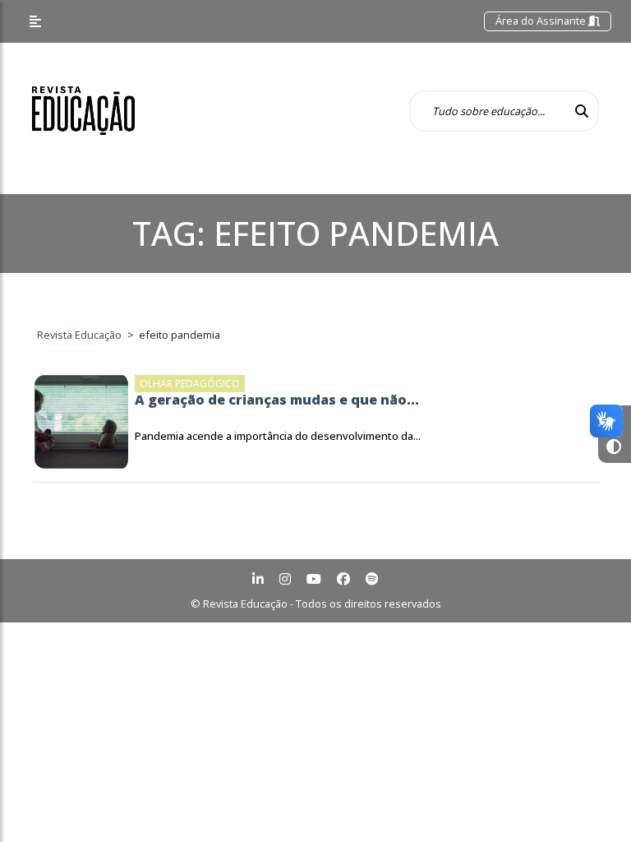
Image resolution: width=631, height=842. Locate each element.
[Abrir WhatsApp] (590, 800)
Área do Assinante (541, 20)
